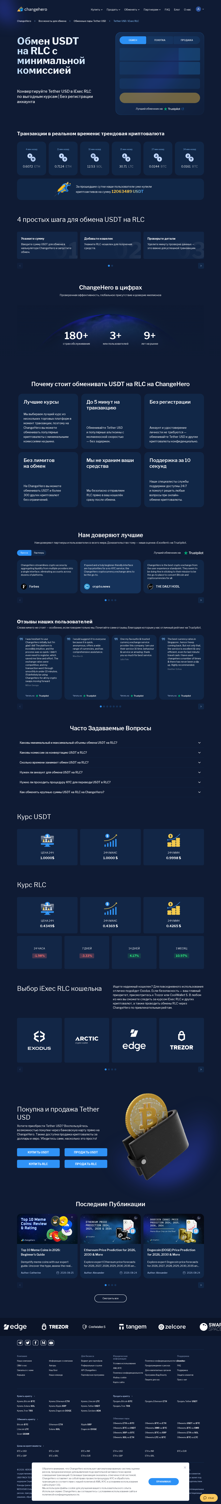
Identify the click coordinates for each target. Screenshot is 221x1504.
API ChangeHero (88, 1370)
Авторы (52, 1365)
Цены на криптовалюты (29, 1446)
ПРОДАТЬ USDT (86, 1152)
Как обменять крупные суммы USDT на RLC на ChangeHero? (62, 792)
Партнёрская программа (92, 1375)
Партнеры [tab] (39, 553)
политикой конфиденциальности (60, 1494)
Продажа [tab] (187, 40)
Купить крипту (24, 1396)
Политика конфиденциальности (128, 1373)
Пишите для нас (152, 1379)
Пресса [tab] (24, 553)
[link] (126, 21)
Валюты (180, 1361)
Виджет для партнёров (91, 1361)
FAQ (167, 9)
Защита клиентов (185, 1375)
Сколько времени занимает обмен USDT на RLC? (54, 762)
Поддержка (182, 1370)
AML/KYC (117, 1368)
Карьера (21, 1375)
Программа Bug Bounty (156, 1375)
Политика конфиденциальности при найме (165, 1361)
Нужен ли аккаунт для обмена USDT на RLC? (51, 772)
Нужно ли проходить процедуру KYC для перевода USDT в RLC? (65, 782)
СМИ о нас (22, 1365)
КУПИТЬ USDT (38, 1152)
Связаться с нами (25, 1370)
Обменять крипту (26, 1419)
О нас (187, 9)
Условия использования (124, 1363)
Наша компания (24, 1361)
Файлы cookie (119, 1377)
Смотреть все (111, 1298)
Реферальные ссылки (91, 1365)
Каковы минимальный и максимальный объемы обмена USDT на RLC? (68, 742)
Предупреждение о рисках (157, 1365)
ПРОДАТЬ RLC (86, 1164)
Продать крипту (121, 1396)
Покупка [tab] (159, 40)
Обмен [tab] (133, 40)
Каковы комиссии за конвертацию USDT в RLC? (53, 752)
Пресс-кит (182, 1379)
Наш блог (53, 1370)
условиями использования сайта (117, 1491)
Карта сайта (118, 1382)
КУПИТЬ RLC (38, 1164)
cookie (72, 1488)
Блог (177, 9)
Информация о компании (61, 1361)
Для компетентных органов (158, 1370)
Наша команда (56, 1375)
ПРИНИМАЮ (163, 1481)
